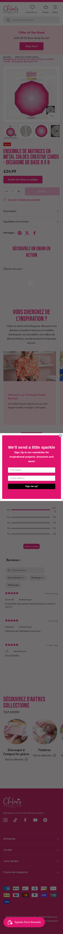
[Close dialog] (60, 435)
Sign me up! (31, 486)
